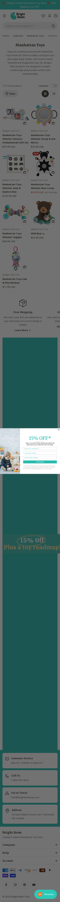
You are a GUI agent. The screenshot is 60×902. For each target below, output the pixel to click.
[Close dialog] (58, 429)
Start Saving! (40, 462)
